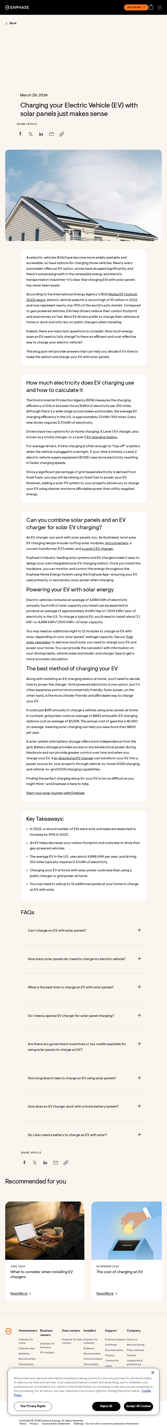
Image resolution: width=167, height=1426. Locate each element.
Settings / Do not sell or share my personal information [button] (106, 1424)
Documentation (114, 1350)
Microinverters (27, 1359)
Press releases (135, 1350)
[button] (160, 7)
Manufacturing (135, 1345)
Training (109, 1355)
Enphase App (27, 1348)
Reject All (106, 1406)
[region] (83, 1391)
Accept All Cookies (138, 1406)
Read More (18, 1293)
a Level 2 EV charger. (98, 549)
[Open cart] (152, 7)
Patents (131, 1355)
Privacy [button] (34, 1424)
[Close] (152, 1372)
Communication (93, 1359)
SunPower (111, 1345)
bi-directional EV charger (74, 758)
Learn (108, 1366)
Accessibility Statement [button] (56, 1424)
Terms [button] (22, 1424)
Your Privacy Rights (32, 1406)
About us (132, 1339)
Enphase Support (115, 1339)
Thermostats (26, 1364)
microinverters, (117, 543)
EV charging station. (102, 437)
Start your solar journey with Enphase (55, 793)
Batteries (24, 1353)
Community (112, 1360)
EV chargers (47, 1352)
